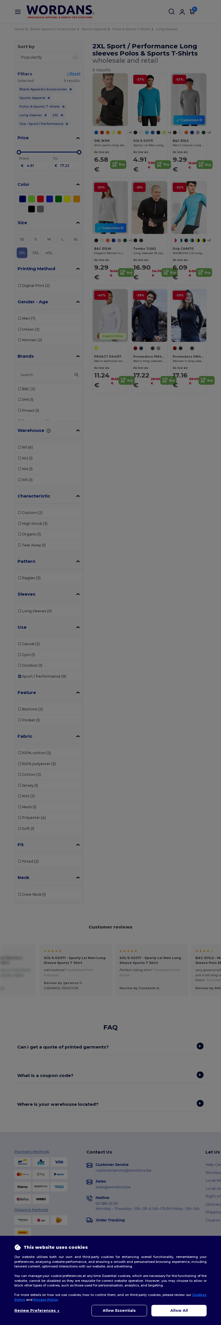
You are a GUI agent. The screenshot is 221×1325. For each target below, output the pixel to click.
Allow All (179, 1310)
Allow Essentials (119, 1310)
